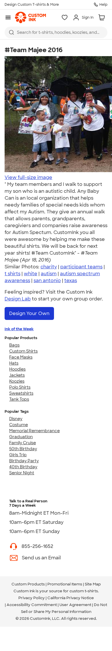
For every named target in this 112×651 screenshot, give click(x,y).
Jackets (17, 375)
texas (70, 281)
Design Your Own (29, 313)
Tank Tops (19, 399)
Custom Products (28, 584)
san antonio (47, 281)
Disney (15, 418)
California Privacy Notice (70, 597)
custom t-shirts (83, 591)
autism (49, 274)
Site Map (93, 584)
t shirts (12, 274)
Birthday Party (24, 460)
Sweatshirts (21, 393)
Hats (13, 363)
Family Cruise (22, 442)
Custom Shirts (23, 351)
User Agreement (75, 604)
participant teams (81, 267)
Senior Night (21, 472)
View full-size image (28, 177)
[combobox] (56, 32)
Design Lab (18, 299)
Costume (18, 424)
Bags (14, 345)
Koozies (16, 381)
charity (48, 267)
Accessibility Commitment (32, 604)
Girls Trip (18, 454)
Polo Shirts (19, 387)
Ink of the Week (19, 329)
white (30, 274)
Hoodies (17, 369)
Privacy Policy (31, 597)
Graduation (21, 436)
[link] (30, 17)
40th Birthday (23, 466)
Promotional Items (64, 584)
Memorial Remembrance (34, 430)
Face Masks (20, 357)
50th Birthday (23, 448)
